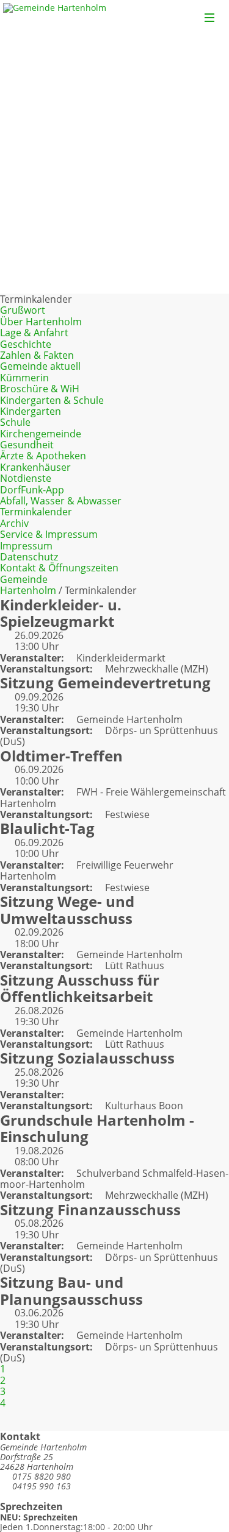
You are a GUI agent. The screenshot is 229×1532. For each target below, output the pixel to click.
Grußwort (22, 310)
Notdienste (25, 478)
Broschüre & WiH (39, 388)
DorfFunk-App (32, 489)
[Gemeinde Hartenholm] (54, 17)
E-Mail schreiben (43, 1496)
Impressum (26, 545)
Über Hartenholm (41, 321)
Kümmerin (24, 377)
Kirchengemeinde (40, 433)
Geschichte (25, 344)
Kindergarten (30, 411)
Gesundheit (27, 444)
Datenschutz (29, 556)
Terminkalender (36, 511)
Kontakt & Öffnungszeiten (59, 567)
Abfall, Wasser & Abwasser (61, 500)
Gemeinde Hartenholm (28, 585)
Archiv (14, 523)
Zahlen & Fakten (37, 355)
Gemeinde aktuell (40, 366)
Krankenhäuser (35, 467)
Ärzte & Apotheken (43, 455)
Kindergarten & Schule (52, 400)
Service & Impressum (49, 534)
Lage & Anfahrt (34, 332)
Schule (15, 422)
